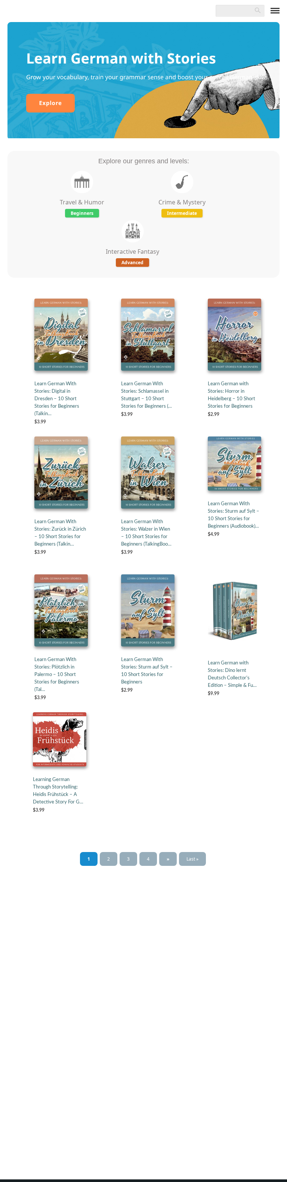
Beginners (82, 213)
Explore (50, 103)
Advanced (132, 262)
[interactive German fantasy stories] (132, 243)
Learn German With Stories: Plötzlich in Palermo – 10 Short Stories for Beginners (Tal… (56, 674)
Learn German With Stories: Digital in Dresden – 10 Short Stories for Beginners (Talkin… (56, 399)
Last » (192, 859)
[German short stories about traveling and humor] (82, 194)
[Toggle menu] (275, 10)
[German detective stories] (182, 194)
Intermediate (182, 213)
